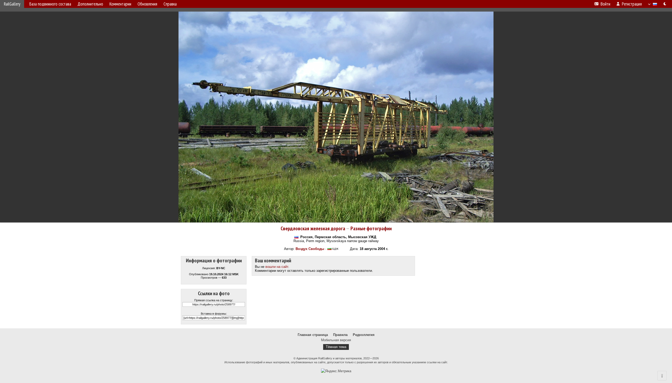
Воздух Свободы (310, 249)
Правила (340, 335)
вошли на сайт (276, 267)
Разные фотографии (371, 228)
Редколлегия (364, 335)
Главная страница (313, 335)
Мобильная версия (336, 340)
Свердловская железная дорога (313, 228)
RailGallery (12, 4)
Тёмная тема (336, 347)
